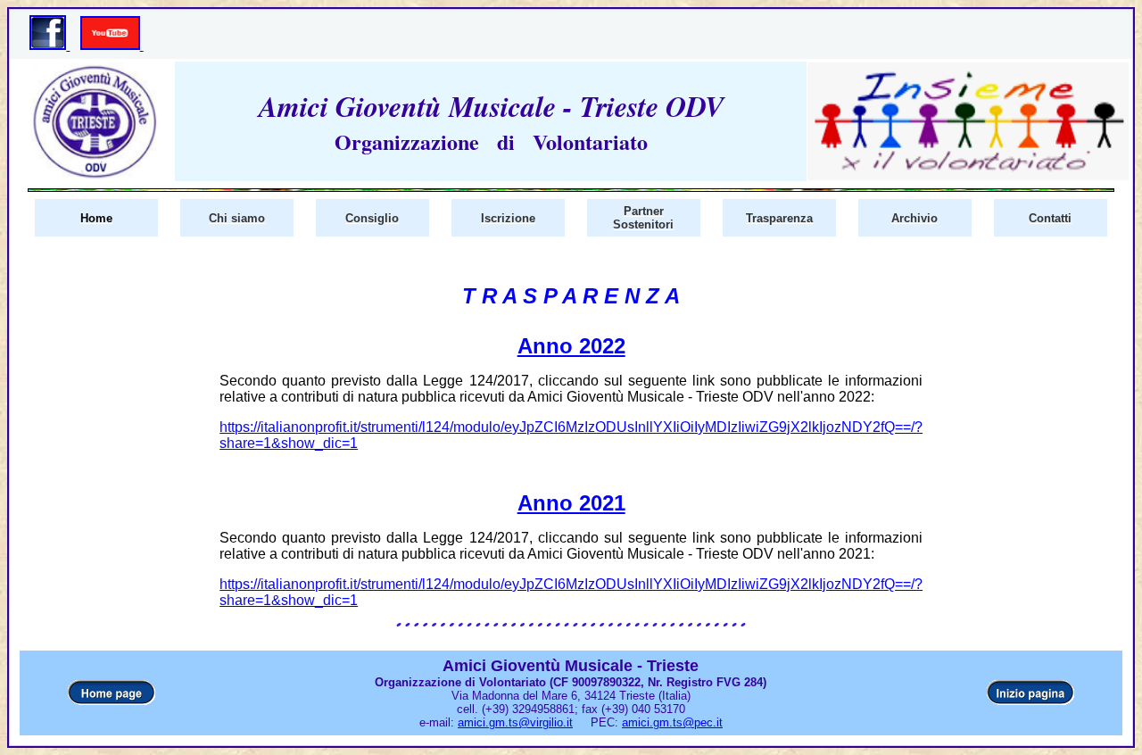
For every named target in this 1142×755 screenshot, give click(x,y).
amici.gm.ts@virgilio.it (515, 722)
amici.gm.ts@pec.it (672, 722)
